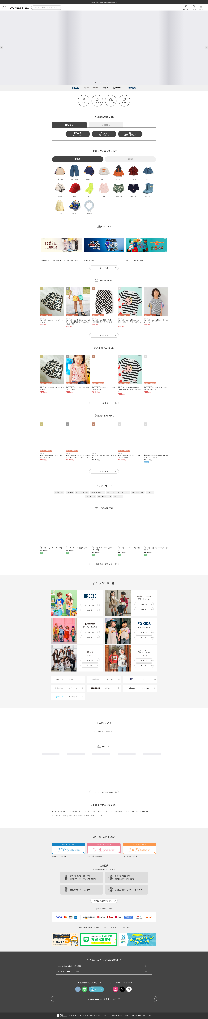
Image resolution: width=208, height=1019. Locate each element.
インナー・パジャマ (116, 803)
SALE (124, 103)
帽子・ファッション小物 (81, 807)
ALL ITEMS (111, 103)
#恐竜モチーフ (90, 485)
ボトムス (62, 803)
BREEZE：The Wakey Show (134, 249)
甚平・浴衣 (145, 803)
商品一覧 (89, 599)
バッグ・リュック (103, 803)
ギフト (65, 807)
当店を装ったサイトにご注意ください (71, 963)
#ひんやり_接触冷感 (82, 481)
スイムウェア (56, 807)
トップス (54, 803)
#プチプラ (150, 481)
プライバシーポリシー (75, 1007)
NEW (84, 103)
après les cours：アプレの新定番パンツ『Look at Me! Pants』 (59, 249)
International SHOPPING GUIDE (69, 957)
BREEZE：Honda (89, 249)
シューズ (92, 803)
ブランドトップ (89, 594)
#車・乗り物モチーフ (104, 485)
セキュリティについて (104, 1007)
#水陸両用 (70, 481)
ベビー (127, 803)
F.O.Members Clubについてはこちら (104, 861)
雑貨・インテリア (96, 807)
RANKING (97, 102)
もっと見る (104, 257)
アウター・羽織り (73, 803)
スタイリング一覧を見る (104, 783)
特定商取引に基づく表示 (90, 1007)
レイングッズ (135, 803)
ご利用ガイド (114, 919)
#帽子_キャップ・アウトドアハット (118, 481)
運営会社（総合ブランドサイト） (121, 1007)
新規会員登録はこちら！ (104, 892)
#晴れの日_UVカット (97, 481)
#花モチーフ (117, 485)
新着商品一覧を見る (104, 553)
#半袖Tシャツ (59, 481)
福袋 (70, 807)
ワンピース (84, 803)
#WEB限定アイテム (137, 481)
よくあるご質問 (125, 919)
